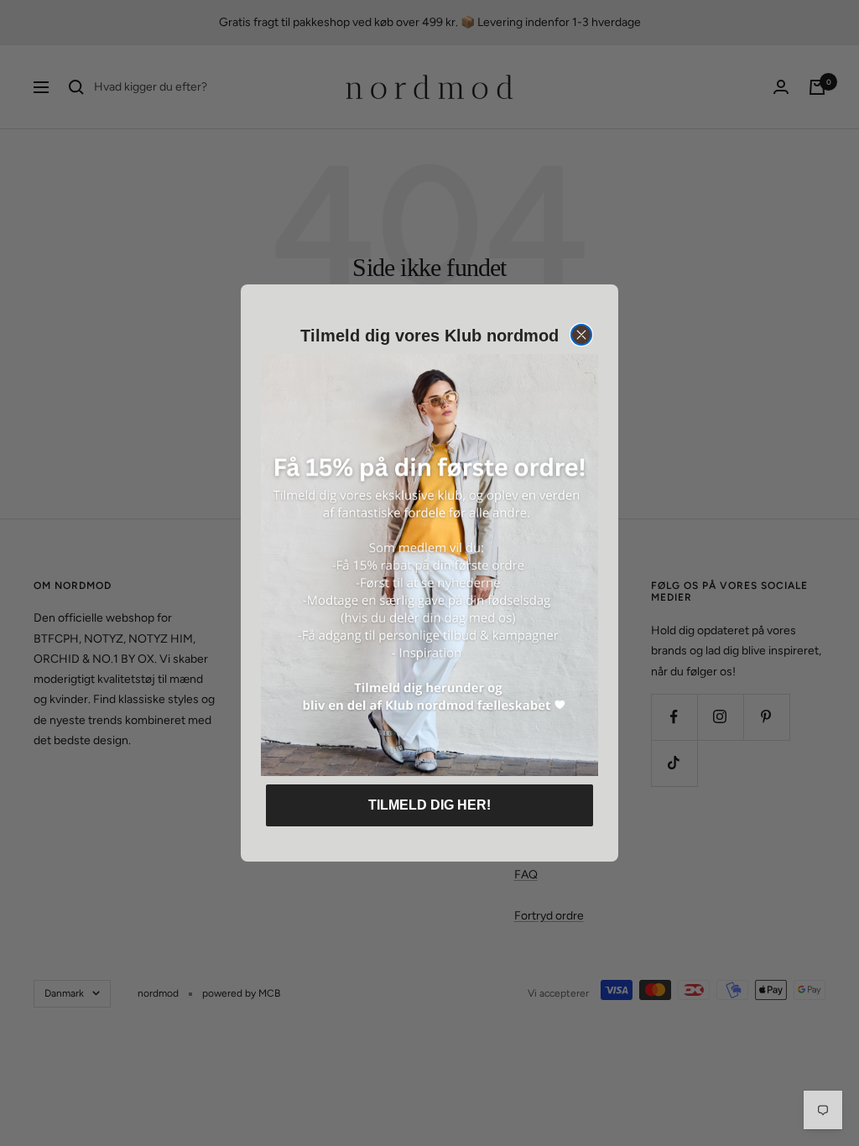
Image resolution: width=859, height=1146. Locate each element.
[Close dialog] (581, 335)
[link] (429, 565)
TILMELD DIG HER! (429, 805)
